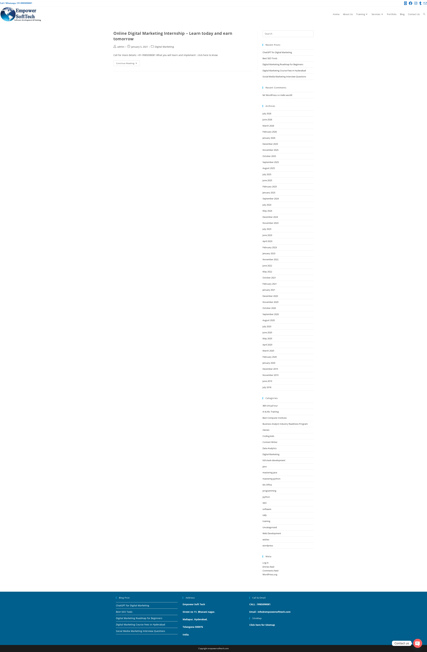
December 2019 (270, 368)
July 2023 (267, 228)
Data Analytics (270, 448)
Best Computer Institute (275, 417)
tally (265, 515)
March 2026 (268, 125)
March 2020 (268, 350)
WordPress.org (270, 574)
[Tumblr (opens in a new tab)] (420, 3)
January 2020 (269, 362)
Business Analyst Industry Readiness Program (285, 423)
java (265, 466)
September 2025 (271, 162)
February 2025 (270, 186)
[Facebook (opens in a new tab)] (410, 3)
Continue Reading (128, 63)
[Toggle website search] (424, 14)
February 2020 (270, 356)
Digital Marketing (164, 46)
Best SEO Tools (270, 58)
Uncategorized (270, 527)
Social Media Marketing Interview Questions (284, 76)
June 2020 (267, 332)
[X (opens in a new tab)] (405, 3)
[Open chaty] (417, 643)
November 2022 (270, 259)
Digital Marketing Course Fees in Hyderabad (284, 70)
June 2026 (267, 119)
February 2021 (270, 283)
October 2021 (269, 277)
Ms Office (267, 484)
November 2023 (270, 222)
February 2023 (270, 247)
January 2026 (269, 137)
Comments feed (270, 570)
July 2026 (267, 113)
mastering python (271, 478)
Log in (266, 562)
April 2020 (267, 344)
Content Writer (270, 442)
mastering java (270, 472)
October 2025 (269, 156)
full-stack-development (274, 460)
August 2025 (269, 168)
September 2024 (271, 198)
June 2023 (267, 235)
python (266, 496)
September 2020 (271, 314)
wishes (266, 539)
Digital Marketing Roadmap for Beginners (283, 64)
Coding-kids (268, 436)
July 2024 (267, 204)
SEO (265, 502)
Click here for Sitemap (262, 624)
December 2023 (270, 216)
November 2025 (270, 149)
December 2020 (270, 296)
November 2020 (270, 302)
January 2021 (269, 289)
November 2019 (270, 375)
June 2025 (267, 180)
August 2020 (269, 320)
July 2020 (267, 326)
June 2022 (267, 265)
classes (266, 429)
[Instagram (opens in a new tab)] (415, 3)
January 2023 (269, 253)
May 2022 (267, 271)
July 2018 (267, 387)
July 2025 (267, 174)
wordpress (268, 545)
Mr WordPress (270, 95)
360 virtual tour (270, 405)
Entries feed (268, 566)
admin (120, 46)
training (266, 521)
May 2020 (267, 338)
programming (269, 490)
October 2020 (269, 308)
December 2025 (270, 143)
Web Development (272, 533)
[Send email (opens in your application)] (424, 3)
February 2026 (270, 131)
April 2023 (267, 241)
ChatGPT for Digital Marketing (277, 52)
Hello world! (286, 95)
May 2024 (267, 210)
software (267, 509)
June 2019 (267, 381)
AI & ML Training (271, 411)
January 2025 (269, 192)
